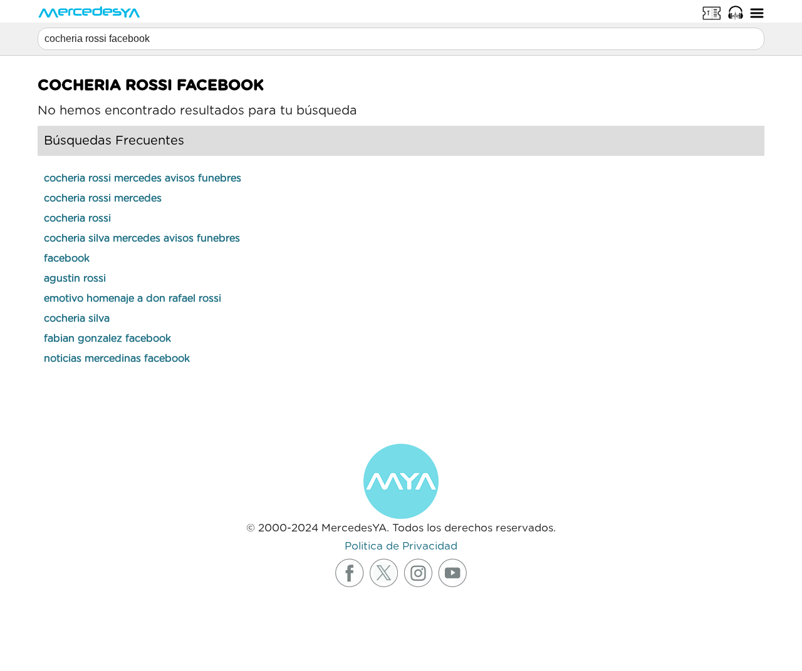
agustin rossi (75, 279)
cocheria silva (77, 319)
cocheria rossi (77, 218)
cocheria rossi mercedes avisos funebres (142, 178)
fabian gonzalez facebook (107, 339)
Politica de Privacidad (401, 546)
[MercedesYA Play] (735, 12)
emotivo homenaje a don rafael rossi (132, 299)
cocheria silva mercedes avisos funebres (142, 238)
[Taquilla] (712, 12)
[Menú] (756, 12)
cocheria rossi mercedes (103, 198)
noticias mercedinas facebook (117, 359)
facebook (67, 259)
